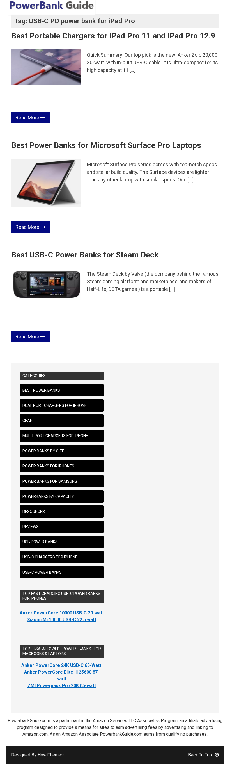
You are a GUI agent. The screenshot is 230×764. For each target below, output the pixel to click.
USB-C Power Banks (42, 572)
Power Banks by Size (43, 451)
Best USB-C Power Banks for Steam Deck (84, 254)
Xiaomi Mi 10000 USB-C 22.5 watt (61, 619)
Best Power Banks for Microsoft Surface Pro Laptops (106, 145)
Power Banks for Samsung (49, 481)
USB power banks (40, 542)
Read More (27, 117)
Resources (33, 511)
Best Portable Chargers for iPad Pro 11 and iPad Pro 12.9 (113, 35)
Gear (27, 420)
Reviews (30, 526)
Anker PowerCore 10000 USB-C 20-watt (62, 612)
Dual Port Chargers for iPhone (54, 405)
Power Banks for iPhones (48, 466)
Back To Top (200, 755)
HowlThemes (51, 755)
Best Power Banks (41, 390)
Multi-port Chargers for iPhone (55, 436)
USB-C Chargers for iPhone (49, 557)
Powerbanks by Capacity (48, 496)
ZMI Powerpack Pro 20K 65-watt (61, 685)
